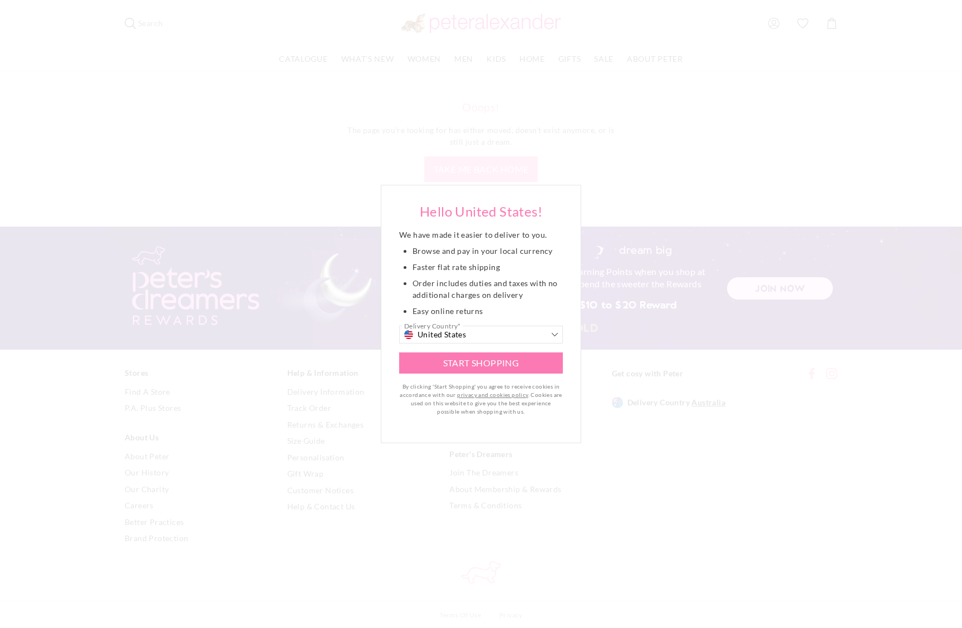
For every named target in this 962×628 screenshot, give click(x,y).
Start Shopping (481, 362)
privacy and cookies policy (492, 394)
